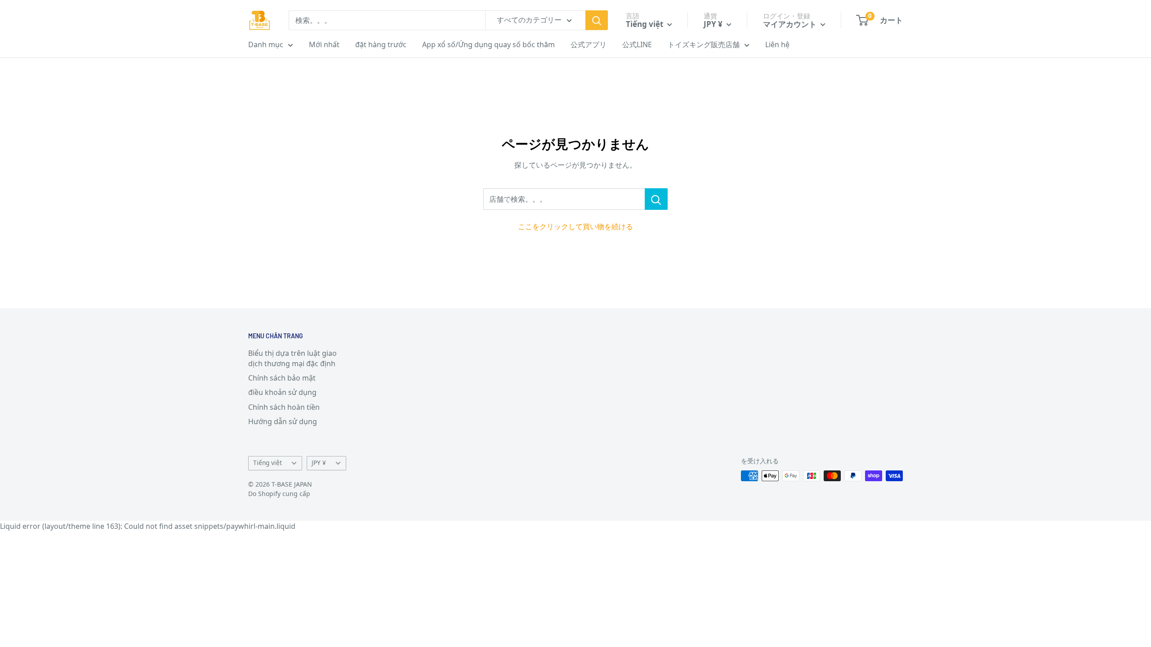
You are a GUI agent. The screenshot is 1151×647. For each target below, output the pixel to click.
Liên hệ (777, 44)
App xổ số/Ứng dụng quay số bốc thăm (488, 44)
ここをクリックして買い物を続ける (575, 226)
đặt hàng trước (380, 44)
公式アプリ (589, 44)
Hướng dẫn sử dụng (282, 421)
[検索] (596, 20)
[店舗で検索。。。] (656, 199)
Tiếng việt (267, 462)
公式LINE (637, 44)
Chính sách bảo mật (282, 378)
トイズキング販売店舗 (704, 44)
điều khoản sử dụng (282, 392)
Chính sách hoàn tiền (284, 407)
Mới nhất (324, 44)
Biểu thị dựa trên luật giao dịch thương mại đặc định (292, 358)
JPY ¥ (319, 462)
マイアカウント (790, 24)
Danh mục (265, 44)
